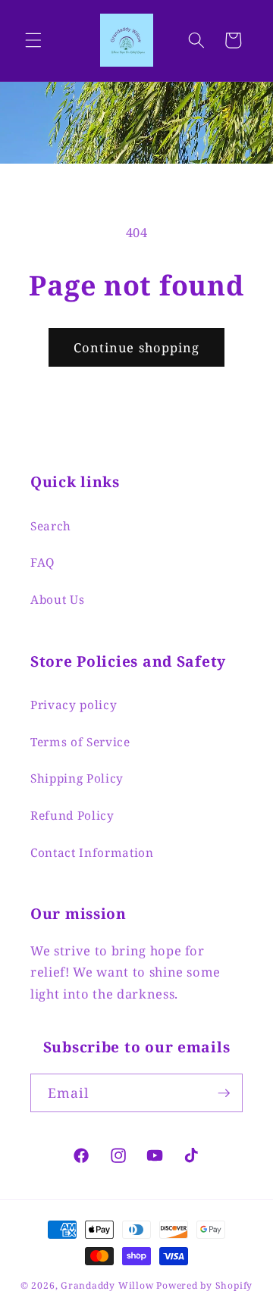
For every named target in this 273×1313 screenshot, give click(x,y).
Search (50, 526)
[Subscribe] (224, 1093)
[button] (33, 40)
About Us (57, 600)
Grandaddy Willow (107, 1285)
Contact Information (92, 853)
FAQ (42, 563)
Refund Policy (72, 816)
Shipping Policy (77, 778)
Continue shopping (137, 347)
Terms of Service (80, 742)
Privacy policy (73, 705)
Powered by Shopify (204, 1285)
